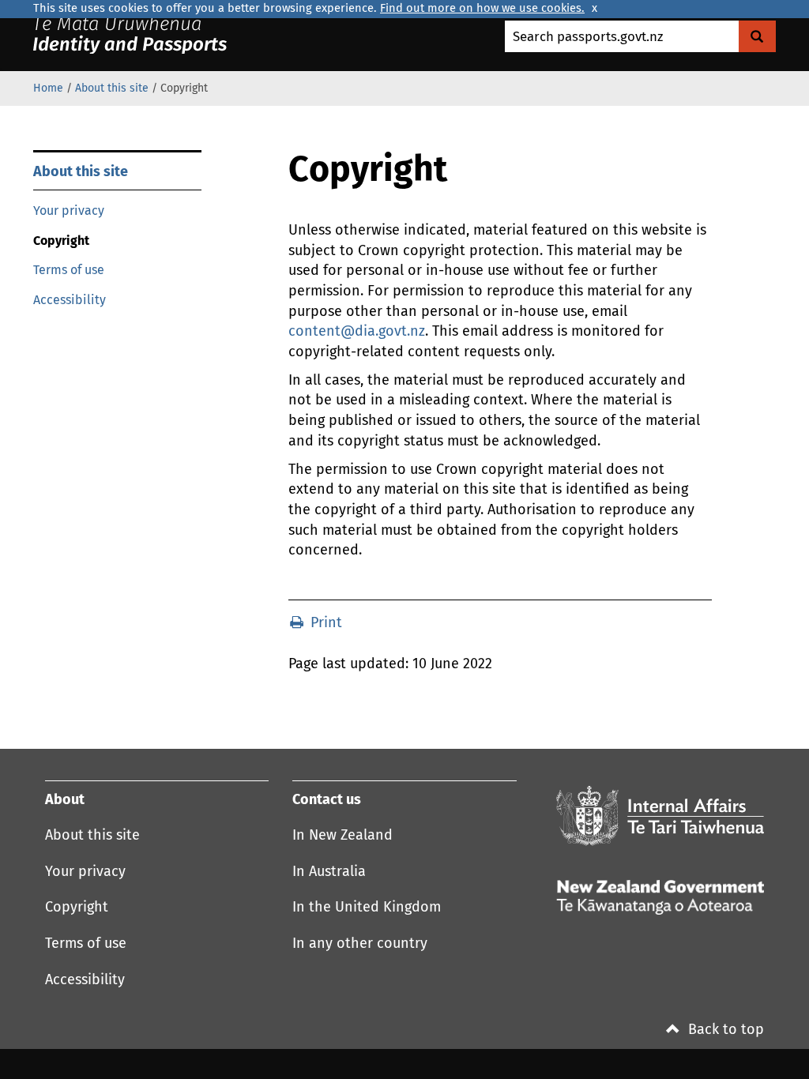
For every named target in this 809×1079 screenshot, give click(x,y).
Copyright (76, 907)
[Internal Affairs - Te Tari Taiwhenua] (660, 816)
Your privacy (68, 211)
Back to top (724, 1030)
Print (324, 623)
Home (48, 88)
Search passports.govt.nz (588, 37)
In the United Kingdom (366, 907)
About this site (112, 88)
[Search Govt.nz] (757, 36)
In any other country (359, 944)
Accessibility (69, 300)
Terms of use (68, 270)
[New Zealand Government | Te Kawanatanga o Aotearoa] (149, 35)
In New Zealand (342, 836)
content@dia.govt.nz (356, 332)
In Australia (329, 872)
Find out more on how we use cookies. (482, 8)
